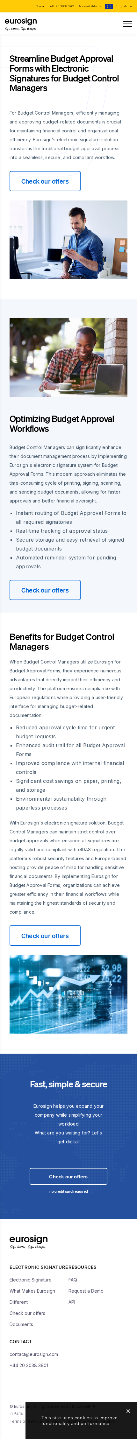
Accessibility (88, 6)
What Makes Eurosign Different (32, 1296)
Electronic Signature (31, 1279)
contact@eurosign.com (34, 1354)
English (122, 6)
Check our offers (45, 181)
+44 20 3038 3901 (62, 6)
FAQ (72, 1279)
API (71, 1302)
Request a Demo (86, 1291)
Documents (21, 1324)
